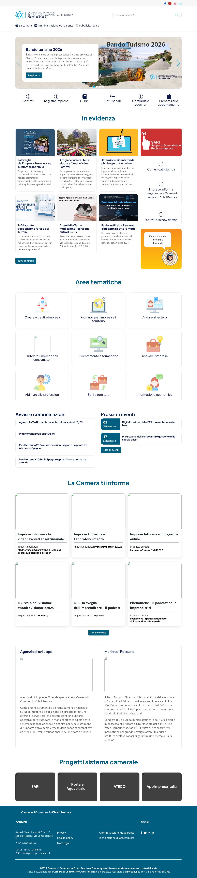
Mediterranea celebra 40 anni (37, 433)
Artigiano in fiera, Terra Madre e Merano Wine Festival (74, 163)
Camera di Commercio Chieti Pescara (46, 812)
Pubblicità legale (88, 25)
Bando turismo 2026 (44, 49)
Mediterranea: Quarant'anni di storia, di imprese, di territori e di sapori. (39, 551)
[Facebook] (141, 832)
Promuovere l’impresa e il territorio (98, 319)
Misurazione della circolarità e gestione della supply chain (148, 438)
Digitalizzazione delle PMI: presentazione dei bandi (148, 423)
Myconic (99, 615)
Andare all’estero (154, 317)
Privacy (61, 832)
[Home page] (56, 15)
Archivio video (98, 632)
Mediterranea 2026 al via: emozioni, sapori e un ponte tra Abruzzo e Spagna (53, 446)
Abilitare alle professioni (42, 394)
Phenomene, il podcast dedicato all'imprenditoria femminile (148, 620)
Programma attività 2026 (108, 546)
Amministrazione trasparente (55, 25)
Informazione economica (154, 394)
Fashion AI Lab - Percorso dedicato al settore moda (118, 226)
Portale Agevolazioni (77, 786)
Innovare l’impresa (154, 356)
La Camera (25, 25)
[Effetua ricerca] (177, 15)
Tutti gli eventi (111, 449)
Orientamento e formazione (98, 356)
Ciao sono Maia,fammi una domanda (157, 240)
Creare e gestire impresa (42, 317)
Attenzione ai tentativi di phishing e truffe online (117, 161)
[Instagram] (149, 832)
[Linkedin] (153, 832)
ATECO (120, 786)
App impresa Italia (162, 786)
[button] (178, 63)
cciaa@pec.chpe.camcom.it (35, 853)
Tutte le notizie (26, 260)
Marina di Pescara (119, 651)
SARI (35, 786)
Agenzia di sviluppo (36, 651)
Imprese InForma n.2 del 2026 (146, 550)
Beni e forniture (98, 394)
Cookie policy (65, 838)
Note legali (63, 843)
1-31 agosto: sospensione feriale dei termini (33, 228)
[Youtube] (145, 832)
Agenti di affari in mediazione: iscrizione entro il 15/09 (75, 228)
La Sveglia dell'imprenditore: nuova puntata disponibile (34, 163)
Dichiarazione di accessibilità (116, 838)
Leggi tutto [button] (34, 75)
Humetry (43, 615)
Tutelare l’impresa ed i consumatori (42, 357)
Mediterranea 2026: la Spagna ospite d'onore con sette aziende (52, 461)
